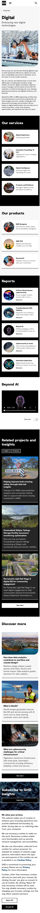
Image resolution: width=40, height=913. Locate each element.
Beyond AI (19, 326)
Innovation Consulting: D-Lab (25, 151)
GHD (4, 3)
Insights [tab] (6, 451)
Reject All (9, 900)
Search (36, 3)
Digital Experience (23, 135)
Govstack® (20, 258)
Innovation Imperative (24, 360)
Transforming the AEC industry (24, 309)
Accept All (9, 907)
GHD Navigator (21, 224)
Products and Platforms (24, 185)
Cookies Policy (24, 860)
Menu (10, 3)
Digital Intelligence (23, 168)
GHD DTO (19, 241)
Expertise (7, 10)
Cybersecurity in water (24, 343)
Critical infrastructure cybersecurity (24, 291)
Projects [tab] (16, 451)
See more (20, 605)
